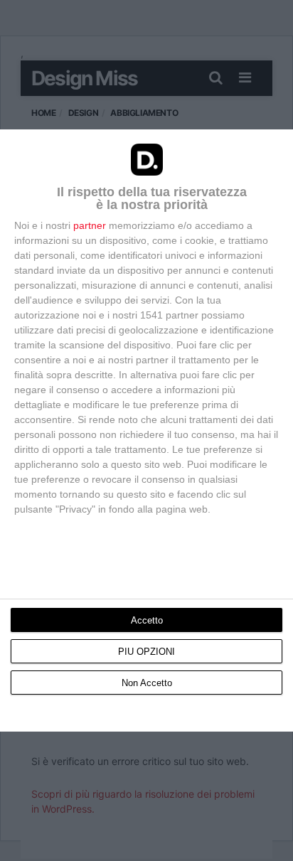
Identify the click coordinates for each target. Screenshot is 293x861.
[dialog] (146, 430)
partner (89, 225)
